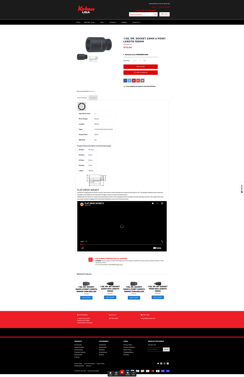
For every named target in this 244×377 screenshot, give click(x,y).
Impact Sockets (79, 347)
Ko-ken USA (82, 371)
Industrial (102, 350)
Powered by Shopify (93, 371)
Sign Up (166, 349)
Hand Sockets (78, 350)
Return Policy (127, 350)
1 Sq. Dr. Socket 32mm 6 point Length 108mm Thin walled (134, 289)
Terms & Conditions (129, 347)
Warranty (91, 91)
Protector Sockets (79, 352)
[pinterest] (134, 80)
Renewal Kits (78, 355)
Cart (166, 14)
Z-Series (76, 357)
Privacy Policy (127, 345)
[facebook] (125, 80)
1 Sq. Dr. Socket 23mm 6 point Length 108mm (144, 40)
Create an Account (164, 7)
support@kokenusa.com (148, 318)
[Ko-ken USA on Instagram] (164, 364)
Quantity (126, 60)
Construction (103, 347)
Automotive (102, 345)
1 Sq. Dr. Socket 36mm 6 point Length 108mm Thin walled (86, 289)
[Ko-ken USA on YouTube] (168, 364)
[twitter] (130, 80)
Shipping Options (128, 352)
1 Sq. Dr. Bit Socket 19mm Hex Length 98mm (158, 288)
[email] (142, 80)
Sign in (154, 7)
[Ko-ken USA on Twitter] (158, 364)
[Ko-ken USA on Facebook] (161, 364)
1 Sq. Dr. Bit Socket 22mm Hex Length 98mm (110, 288)
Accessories (78, 345)
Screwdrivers (103, 352)
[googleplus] (138, 80)
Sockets (101, 355)
